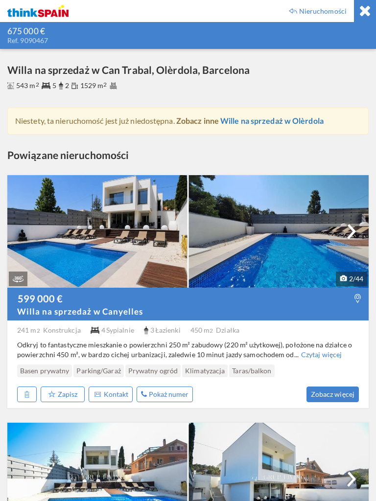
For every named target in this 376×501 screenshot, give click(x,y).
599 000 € (40, 298)
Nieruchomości (323, 11)
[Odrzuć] (27, 394)
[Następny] (351, 231)
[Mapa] (357, 298)
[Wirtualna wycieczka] (18, 279)
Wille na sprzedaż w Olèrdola (272, 120)
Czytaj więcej (321, 354)
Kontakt (116, 394)
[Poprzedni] (21, 370)
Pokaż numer (168, 394)
